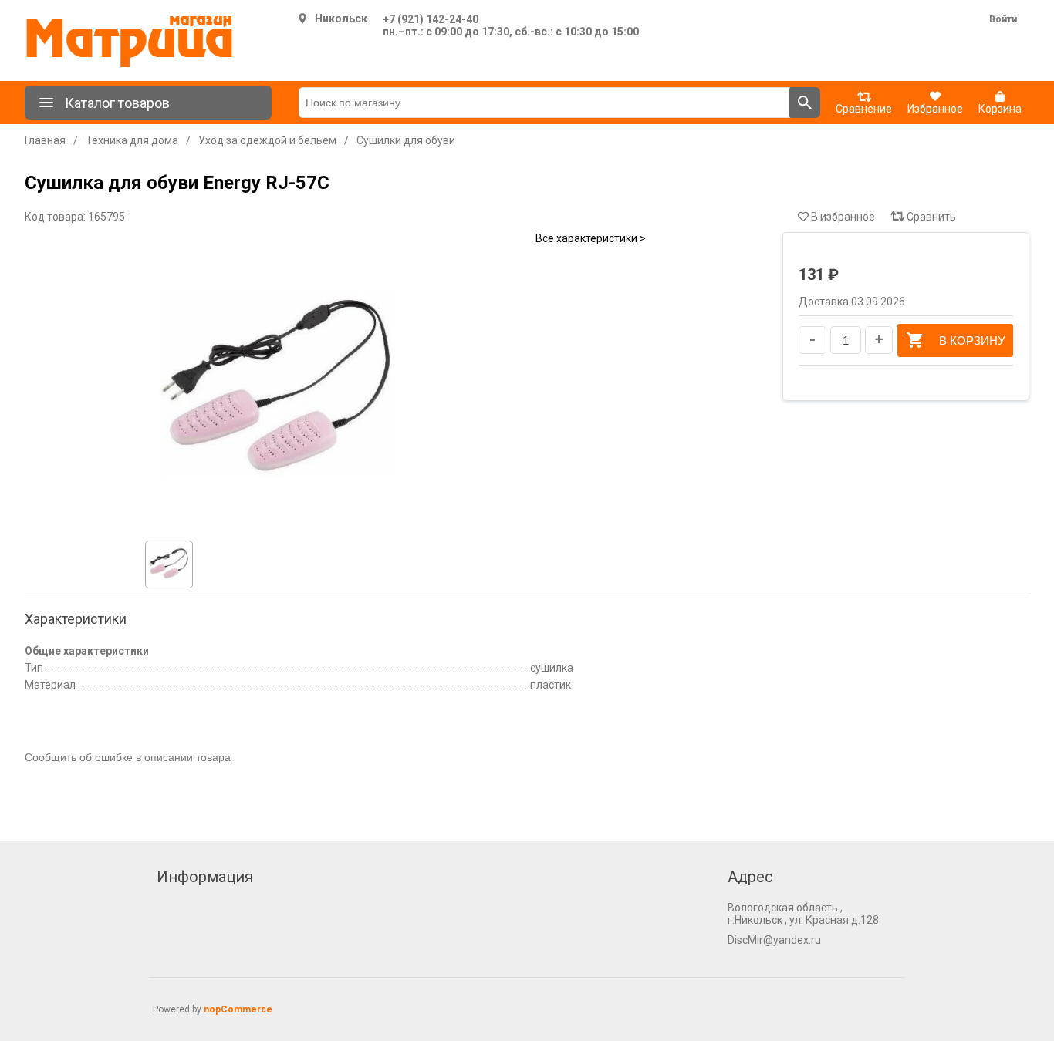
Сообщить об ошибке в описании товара (128, 757)
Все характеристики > (590, 238)
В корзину (972, 340)
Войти (1003, 19)
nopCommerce (238, 1009)
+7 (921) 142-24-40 (430, 19)
